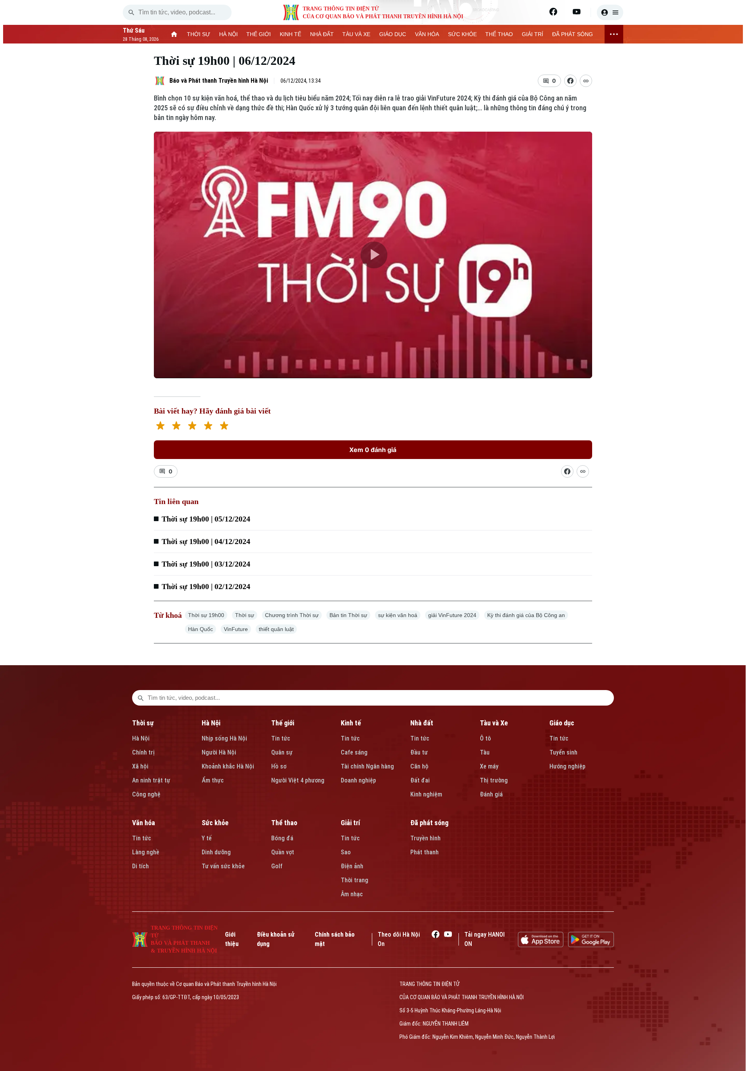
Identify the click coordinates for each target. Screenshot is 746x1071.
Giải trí (350, 823)
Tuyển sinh (563, 752)
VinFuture (236, 629)
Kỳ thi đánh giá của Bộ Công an (526, 615)
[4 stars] (208, 426)
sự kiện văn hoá (397, 615)
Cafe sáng (354, 752)
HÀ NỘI (228, 34)
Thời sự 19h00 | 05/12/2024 (206, 519)
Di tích (140, 866)
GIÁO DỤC (392, 34)
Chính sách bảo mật (335, 939)
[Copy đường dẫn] (586, 81)
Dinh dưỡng (216, 852)
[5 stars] (224, 426)
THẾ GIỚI (258, 34)
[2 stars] (176, 426)
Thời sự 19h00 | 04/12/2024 (206, 541)
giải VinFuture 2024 (452, 615)
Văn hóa (143, 823)
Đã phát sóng (429, 823)
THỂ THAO (499, 34)
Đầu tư (419, 752)
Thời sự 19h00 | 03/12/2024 (206, 564)
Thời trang (354, 880)
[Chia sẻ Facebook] (570, 81)
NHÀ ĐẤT (322, 34)
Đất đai (420, 780)
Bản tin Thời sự (348, 615)
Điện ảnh (352, 866)
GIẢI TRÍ (532, 34)
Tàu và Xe (494, 723)
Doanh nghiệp (358, 780)
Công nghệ (146, 794)
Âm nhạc (352, 894)
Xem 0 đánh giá (372, 450)
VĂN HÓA (427, 34)
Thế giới (282, 723)
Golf (276, 866)
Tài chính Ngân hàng (367, 766)
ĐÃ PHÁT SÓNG (572, 34)
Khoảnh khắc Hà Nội (228, 766)
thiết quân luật (276, 629)
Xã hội (140, 766)
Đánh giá (491, 794)
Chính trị (143, 752)
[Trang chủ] (174, 34)
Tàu (485, 752)
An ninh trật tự (151, 780)
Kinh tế (351, 723)
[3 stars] (192, 426)
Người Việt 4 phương (297, 780)
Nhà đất (421, 723)
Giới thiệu (232, 939)
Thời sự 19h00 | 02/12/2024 (206, 586)
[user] (610, 12)
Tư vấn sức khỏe (223, 866)
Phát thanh (424, 852)
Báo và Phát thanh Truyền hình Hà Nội (218, 80)
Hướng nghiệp (567, 766)
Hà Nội (141, 738)
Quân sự (282, 752)
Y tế (207, 838)
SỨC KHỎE (462, 34)
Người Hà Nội (219, 752)
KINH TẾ (290, 34)
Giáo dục (561, 723)
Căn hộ (419, 766)
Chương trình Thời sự (292, 615)
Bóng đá (282, 838)
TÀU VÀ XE (356, 34)
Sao (346, 852)
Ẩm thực (213, 780)
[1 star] (160, 426)
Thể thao (284, 823)
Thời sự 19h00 (206, 615)
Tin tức (280, 738)
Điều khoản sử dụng (276, 939)
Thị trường (494, 780)
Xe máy (489, 766)
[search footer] (141, 698)
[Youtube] (576, 12)
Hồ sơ (278, 766)
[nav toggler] (614, 34)
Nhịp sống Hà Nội (224, 738)
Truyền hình (425, 838)
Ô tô (485, 738)
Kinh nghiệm (426, 794)
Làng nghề (145, 852)
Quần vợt (282, 852)
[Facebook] (553, 12)
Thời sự (244, 615)
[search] (131, 12)
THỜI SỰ (198, 34)
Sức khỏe (215, 823)
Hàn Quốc (200, 629)
